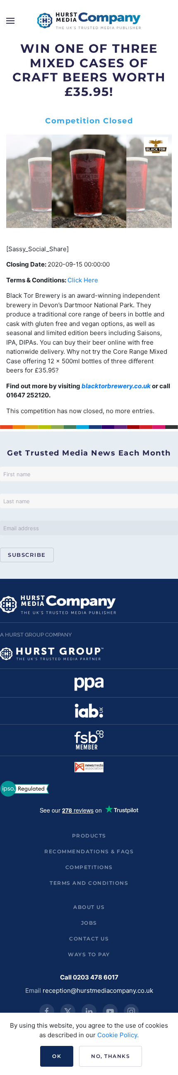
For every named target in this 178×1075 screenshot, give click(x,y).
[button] (10, 21)
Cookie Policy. (118, 1035)
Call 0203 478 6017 (89, 977)
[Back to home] (89, 21)
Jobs (89, 923)
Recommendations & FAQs (89, 851)
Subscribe (27, 554)
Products (89, 836)
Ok (56, 1056)
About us (89, 907)
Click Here (82, 280)
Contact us (89, 938)
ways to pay (89, 954)
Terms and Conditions (89, 883)
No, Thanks (110, 1056)
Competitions (89, 867)
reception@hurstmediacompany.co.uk (98, 990)
